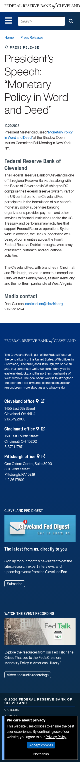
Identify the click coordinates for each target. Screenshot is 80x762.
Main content (21, 2)
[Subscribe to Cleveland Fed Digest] (40, 530)
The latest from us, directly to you (35, 549)
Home (9, 37)
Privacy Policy (56, 736)
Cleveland (19, 401)
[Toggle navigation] (8, 20)
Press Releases (31, 37)
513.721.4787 (13, 446)
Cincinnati (19, 429)
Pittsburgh (20, 456)
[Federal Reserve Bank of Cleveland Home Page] (42, 6)
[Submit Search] (71, 21)
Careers (11, 710)
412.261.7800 (14, 479)
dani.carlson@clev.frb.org (44, 303)
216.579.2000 (15, 419)
